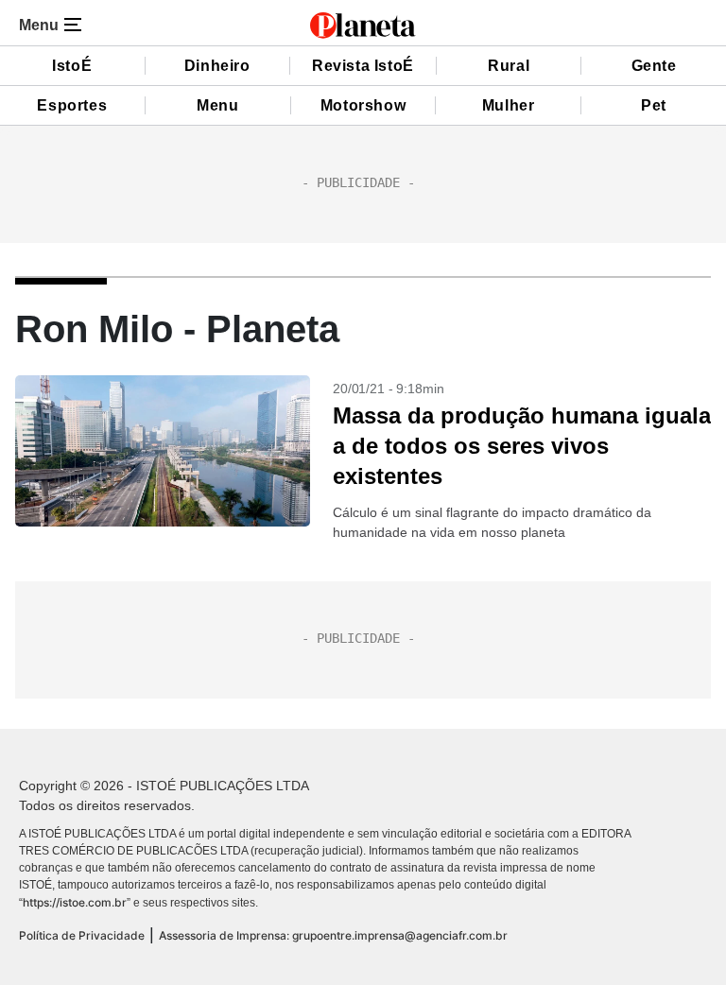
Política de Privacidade (82, 935)
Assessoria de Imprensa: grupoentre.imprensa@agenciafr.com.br (333, 935)
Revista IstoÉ (363, 66)
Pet (653, 105)
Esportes (72, 105)
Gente (654, 66)
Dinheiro (217, 66)
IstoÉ (72, 66)
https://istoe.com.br (75, 902)
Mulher (508, 105)
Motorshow (363, 105)
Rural (508, 66)
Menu (217, 105)
